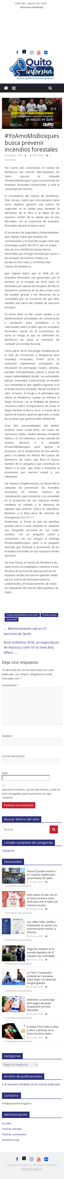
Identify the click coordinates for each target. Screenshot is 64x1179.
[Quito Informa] (32, 60)
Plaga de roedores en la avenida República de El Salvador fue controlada (40, 952)
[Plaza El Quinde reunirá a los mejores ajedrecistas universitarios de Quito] (13, 869)
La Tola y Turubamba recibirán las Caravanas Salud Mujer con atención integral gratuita (41, 978)
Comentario (10, 685)
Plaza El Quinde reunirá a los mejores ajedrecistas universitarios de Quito (41, 875)
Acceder (6, 1123)
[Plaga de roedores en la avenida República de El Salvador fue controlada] (13, 947)
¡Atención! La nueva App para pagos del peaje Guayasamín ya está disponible (40, 1005)
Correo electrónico (13, 756)
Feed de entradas (12, 1129)
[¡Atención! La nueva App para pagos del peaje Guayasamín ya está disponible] (13, 998)
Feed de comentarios (14, 1134)
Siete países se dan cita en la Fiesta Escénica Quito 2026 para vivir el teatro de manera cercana (42, 900)
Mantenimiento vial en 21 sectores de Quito (25, 631)
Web (5, 773)
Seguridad (11, 619)
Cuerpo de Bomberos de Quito (22, 614)
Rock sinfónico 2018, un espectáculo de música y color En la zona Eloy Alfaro (31, 647)
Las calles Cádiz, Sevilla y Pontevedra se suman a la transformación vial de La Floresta (42, 927)
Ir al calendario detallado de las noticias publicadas (31, 1084)
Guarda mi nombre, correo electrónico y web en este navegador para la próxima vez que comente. (31, 793)
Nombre (7, 736)
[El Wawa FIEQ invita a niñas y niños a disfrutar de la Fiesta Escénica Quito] (13, 1025)
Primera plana (49, 614)
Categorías (8, 850)
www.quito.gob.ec (32, 1168)
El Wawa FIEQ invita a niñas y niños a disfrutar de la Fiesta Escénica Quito (42, 1030)
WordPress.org (10, 1140)
